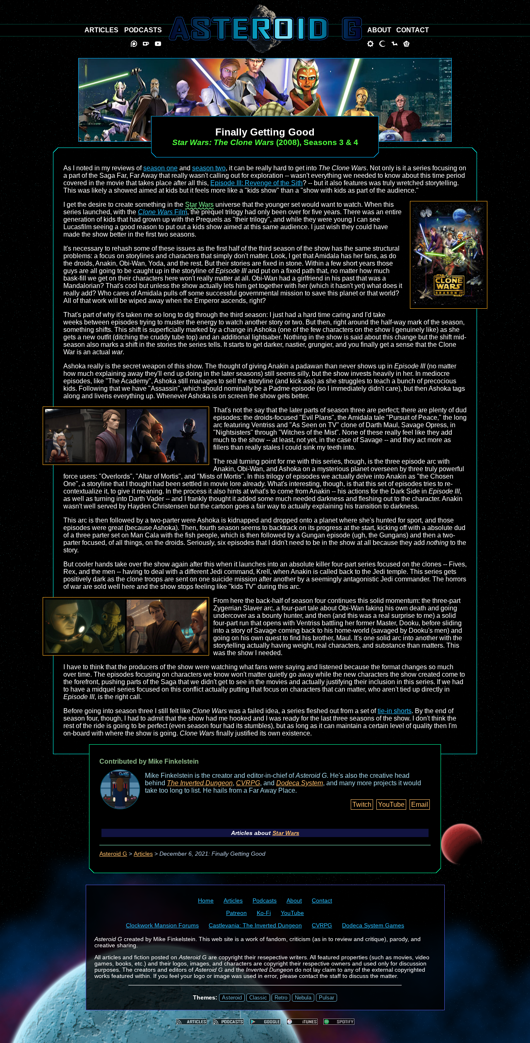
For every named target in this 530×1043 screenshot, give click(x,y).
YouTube (391, 804)
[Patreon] (134, 44)
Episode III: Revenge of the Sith (256, 182)
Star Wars (199, 204)
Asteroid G (113, 854)
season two (209, 168)
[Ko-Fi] (146, 44)
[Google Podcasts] (265, 1022)
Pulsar (326, 998)
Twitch (361, 804)
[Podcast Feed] (228, 1022)
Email (419, 804)
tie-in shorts (395, 710)
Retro (281, 998)
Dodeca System (299, 782)
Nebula (303, 998)
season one (160, 168)
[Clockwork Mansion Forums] (370, 44)
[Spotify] (338, 1022)
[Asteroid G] (265, 29)
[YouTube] (158, 44)
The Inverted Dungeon (200, 782)
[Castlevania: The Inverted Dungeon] (382, 44)
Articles (143, 854)
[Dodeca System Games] (406, 44)
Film (162, 211)
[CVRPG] (394, 44)
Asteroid (232, 998)
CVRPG (248, 782)
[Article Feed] (191, 1022)
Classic (258, 998)
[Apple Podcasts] (302, 1022)
